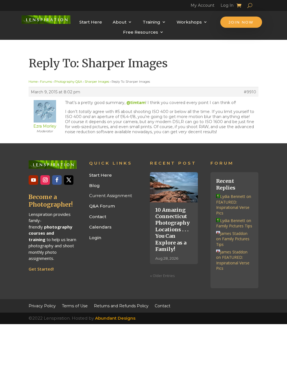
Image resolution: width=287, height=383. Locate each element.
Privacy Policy (42, 305)
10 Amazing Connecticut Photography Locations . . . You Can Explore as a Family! (172, 229)
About (119, 22)
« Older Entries (162, 275)
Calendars (100, 227)
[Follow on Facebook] (57, 180)
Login (95, 237)
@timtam (135, 102)
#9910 (250, 91)
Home (33, 82)
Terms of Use (75, 305)
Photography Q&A (68, 82)
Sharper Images (97, 82)
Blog (94, 185)
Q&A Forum (102, 206)
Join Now (241, 22)
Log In (227, 6)
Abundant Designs (115, 318)
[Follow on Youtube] (33, 180)
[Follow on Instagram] (45, 180)
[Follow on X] (68, 180)
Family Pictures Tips (234, 226)
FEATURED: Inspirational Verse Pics (232, 207)
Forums (46, 82)
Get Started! (41, 269)
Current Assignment (110, 195)
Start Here (90, 22)
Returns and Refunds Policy (121, 305)
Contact (97, 216)
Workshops (189, 22)
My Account (202, 6)
